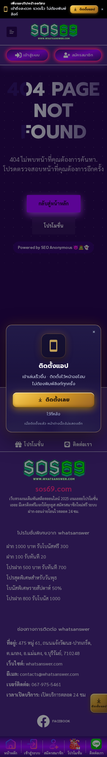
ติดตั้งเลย (57, 400)
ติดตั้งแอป (87, 9)
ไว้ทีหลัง (53, 414)
